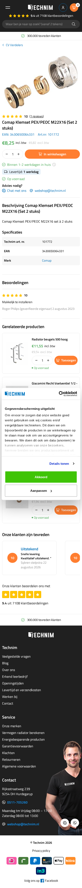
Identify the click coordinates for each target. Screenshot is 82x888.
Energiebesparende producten (23, 739)
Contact (7, 703)
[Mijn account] (63, 7)
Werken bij (9, 696)
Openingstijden (13, 683)
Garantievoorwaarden (17, 746)
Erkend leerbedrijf (15, 676)
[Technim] (40, 7)
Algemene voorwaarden (19, 766)
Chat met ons (16, 190)
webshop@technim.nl (50, 190)
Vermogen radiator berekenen (23, 732)
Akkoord (41, 477)
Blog (5, 663)
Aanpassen (38, 490)
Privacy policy (41, 850)
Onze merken (11, 725)
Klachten (8, 752)
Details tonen (59, 463)
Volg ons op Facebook (41, 880)
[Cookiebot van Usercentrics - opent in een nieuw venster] (59, 394)
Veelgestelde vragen (16, 656)
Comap (47, 260)
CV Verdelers (14, 45)
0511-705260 (17, 802)
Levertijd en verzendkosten (21, 689)
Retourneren (11, 759)
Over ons (8, 669)
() (36, 116)
